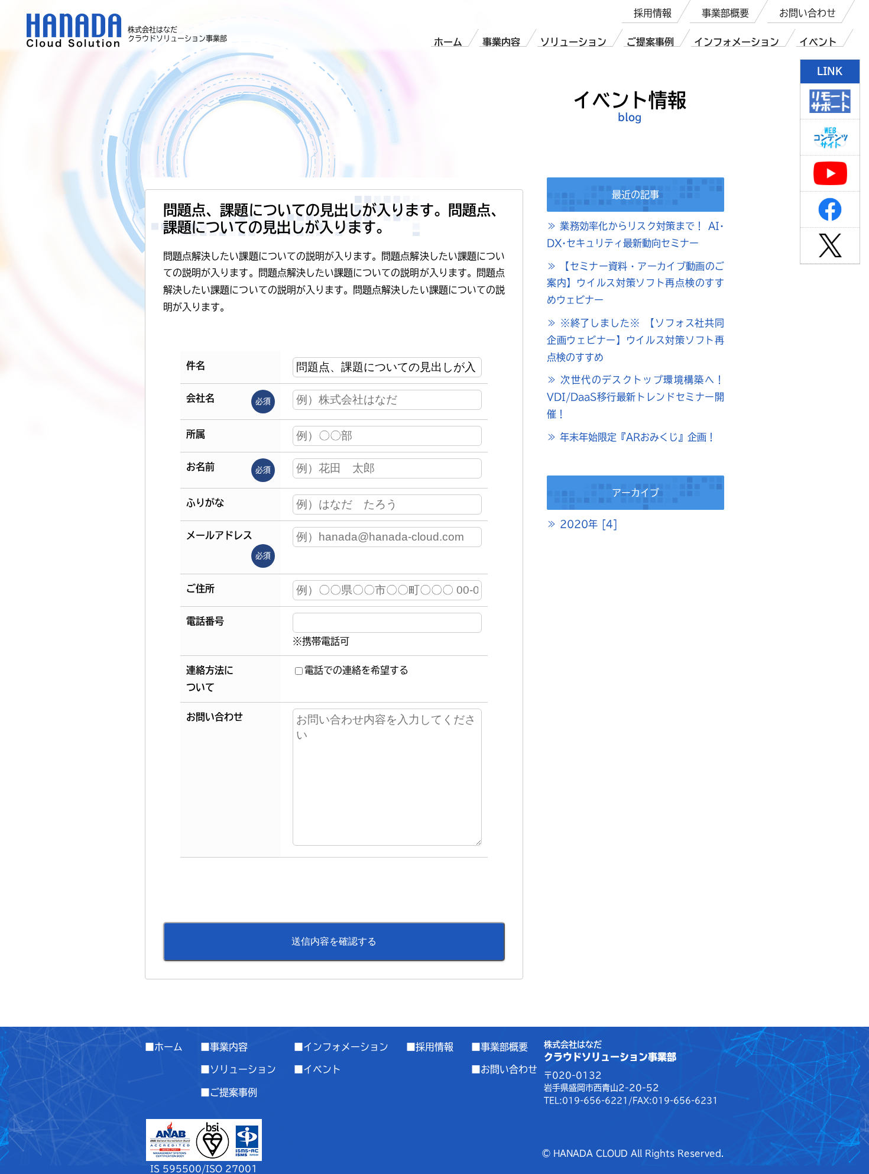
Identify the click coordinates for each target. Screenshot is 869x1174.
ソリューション (573, 42)
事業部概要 (725, 13)
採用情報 (653, 13)
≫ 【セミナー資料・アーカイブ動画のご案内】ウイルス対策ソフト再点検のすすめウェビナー (635, 283)
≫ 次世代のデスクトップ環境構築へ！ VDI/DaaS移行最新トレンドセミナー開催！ (635, 397)
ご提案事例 (650, 42)
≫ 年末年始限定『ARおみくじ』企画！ (631, 437)
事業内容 (501, 42)
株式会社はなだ (74, 30)
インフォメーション (736, 42)
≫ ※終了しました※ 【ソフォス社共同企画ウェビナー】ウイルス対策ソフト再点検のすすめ (635, 340)
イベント (818, 42)
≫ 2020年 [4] (582, 524)
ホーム (448, 42)
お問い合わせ (807, 13)
